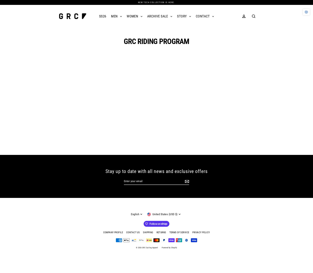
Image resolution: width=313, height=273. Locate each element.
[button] (306, 12)
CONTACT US (133, 232)
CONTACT (203, 16)
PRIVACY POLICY (201, 232)
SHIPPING (148, 232)
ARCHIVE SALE (158, 16)
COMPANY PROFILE (113, 232)
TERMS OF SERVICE (179, 232)
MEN (115, 16)
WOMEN (133, 16)
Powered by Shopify (169, 248)
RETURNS (161, 232)
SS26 (102, 16)
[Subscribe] (187, 181)
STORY (182, 16)
